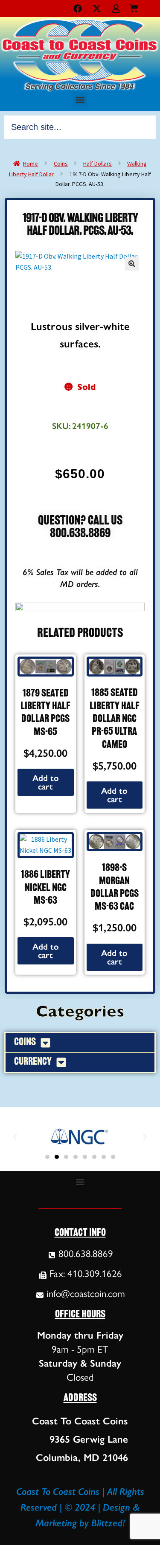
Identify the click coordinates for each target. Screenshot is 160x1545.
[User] (116, 8)
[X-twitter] (96, 8)
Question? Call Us (80, 521)
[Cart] (134, 6)
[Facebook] (77, 8)
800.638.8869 (80, 534)
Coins (61, 163)
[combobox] (80, 127)
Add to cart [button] (45, 782)
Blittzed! (108, 1523)
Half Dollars (97, 163)
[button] (80, 100)
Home (30, 163)
